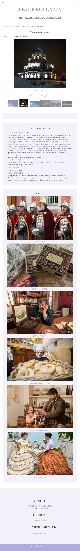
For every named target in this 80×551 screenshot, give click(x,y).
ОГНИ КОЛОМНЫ (25, 27)
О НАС (44, 534)
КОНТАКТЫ (37, 534)
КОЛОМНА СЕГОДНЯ (15, 160)
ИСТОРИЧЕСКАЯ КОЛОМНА (17, 132)
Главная (5, 27)
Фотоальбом (13, 27)
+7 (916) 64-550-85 (47, 506)
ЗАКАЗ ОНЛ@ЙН (40, 520)
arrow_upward (75, 546)
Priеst (48, 96)
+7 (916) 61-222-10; (33, 506)
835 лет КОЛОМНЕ (14, 173)
